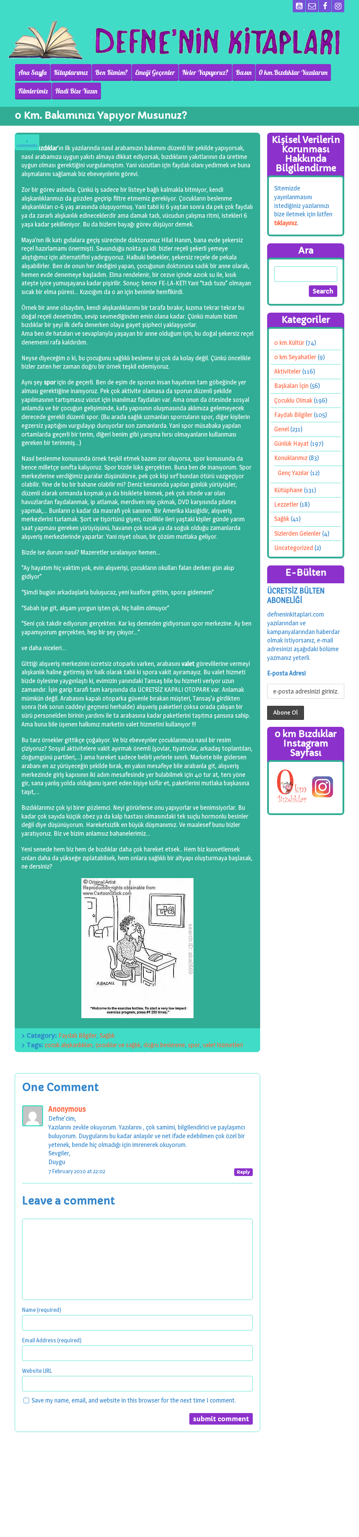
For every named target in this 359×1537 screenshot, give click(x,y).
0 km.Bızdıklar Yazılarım (293, 72)
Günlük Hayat (291, 443)
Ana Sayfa (32, 72)
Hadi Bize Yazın (76, 91)
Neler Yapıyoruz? (205, 72)
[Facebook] (325, 6)
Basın (244, 72)
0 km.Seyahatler (295, 357)
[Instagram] (338, 6)
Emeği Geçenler (155, 72)
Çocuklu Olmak (293, 400)
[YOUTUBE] (299, 6)
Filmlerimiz (33, 91)
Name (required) (41, 1309)
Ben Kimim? (111, 72)
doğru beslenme (164, 1045)
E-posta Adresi (286, 673)
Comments (27, 143)
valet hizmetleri (223, 1045)
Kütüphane (288, 490)
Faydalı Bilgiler (78, 1035)
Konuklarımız (290, 457)
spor (194, 1045)
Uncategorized (293, 547)
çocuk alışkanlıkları (69, 1045)
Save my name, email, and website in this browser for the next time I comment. (134, 1400)
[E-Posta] (312, 6)
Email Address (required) (52, 1340)
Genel (281, 429)
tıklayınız (285, 223)
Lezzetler (286, 504)
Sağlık (107, 1035)
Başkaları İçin (291, 385)
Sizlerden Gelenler (297, 533)
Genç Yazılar (293, 473)
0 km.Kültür (289, 342)
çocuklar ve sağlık (118, 1045)
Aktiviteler (287, 371)
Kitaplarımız (71, 72)
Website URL (37, 1370)
